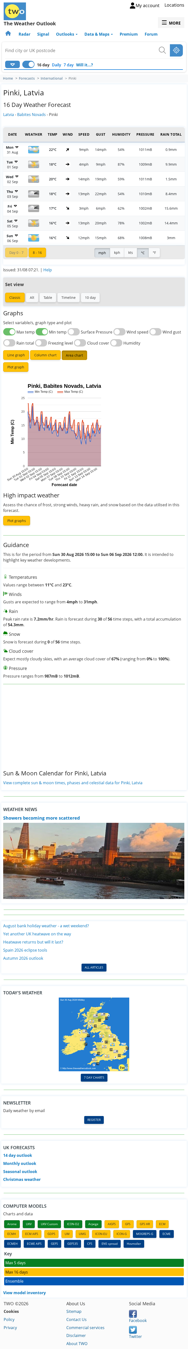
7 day (69, 65)
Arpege (93, 1224)
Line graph (16, 355)
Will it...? (84, 65)
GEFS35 (72, 1244)
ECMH (11, 1234)
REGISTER (94, 1120)
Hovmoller (134, 1244)
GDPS (51, 1234)
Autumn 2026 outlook (23, 958)
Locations (174, 5)
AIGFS (112, 1224)
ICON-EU (101, 1234)
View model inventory (24, 1292)
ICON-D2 (73, 1224)
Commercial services (85, 1327)
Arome (12, 1224)
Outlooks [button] (65, 34)
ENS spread (110, 1244)
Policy (9, 1319)
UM (67, 1234)
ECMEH (12, 1244)
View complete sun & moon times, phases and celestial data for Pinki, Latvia (72, 782)
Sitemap (74, 1311)
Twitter (135, 1336)
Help (47, 270)
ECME (167, 1234)
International (52, 78)
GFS (127, 1224)
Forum (151, 34)
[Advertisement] (94, 730)
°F (154, 252)
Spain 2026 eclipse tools (25, 950)
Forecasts (27, 78)
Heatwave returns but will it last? (33, 942)
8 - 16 (37, 252)
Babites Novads (31, 114)
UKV (29, 1224)
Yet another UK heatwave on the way (37, 934)
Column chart (45, 355)
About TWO (76, 1343)
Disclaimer (76, 1335)
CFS (89, 1244)
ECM (162, 1224)
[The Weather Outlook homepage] (8, 34)
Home (8, 78)
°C (143, 252)
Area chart (74, 355)
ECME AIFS (34, 1244)
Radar (24, 34)
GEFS (54, 1244)
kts (130, 252)
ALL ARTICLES (94, 967)
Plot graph (15, 367)
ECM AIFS (31, 1234)
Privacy (10, 1327)
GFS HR (145, 1224)
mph (102, 252)
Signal (43, 34)
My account (147, 5)
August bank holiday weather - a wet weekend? (46, 925)
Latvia (8, 114)
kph (117, 252)
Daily (56, 65)
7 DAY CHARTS (94, 1077)
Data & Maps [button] (97, 34)
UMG (82, 1234)
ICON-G (122, 1234)
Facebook (138, 1320)
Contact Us (76, 1319)
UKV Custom (49, 1224)
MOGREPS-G (144, 1234)
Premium (129, 34)
